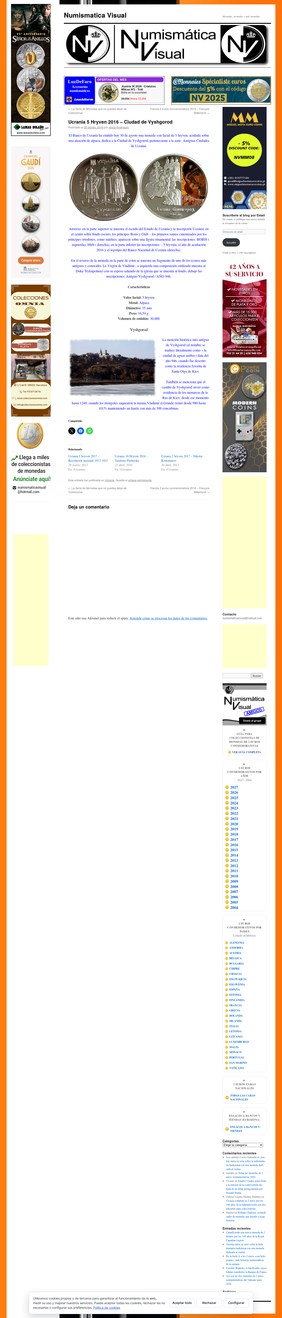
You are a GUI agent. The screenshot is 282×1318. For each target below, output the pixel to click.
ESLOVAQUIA (236, 979)
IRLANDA (233, 1021)
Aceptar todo (182, 1303)
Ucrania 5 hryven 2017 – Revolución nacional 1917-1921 (88, 458)
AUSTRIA (233, 953)
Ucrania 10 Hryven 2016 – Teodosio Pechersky (131, 458)
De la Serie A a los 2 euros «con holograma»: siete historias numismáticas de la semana (246, 1260)
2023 (231, 808)
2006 (231, 896)
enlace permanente (140, 480)
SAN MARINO (236, 1063)
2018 (231, 834)
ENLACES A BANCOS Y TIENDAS (242, 1129)
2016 (231, 844)
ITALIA (232, 1026)
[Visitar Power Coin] (245, 417)
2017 (231, 839)
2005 (231, 902)
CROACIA (233, 974)
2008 (231, 886)
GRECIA (232, 1010)
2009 (231, 881)
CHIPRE (232, 968)
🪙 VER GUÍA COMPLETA (244, 752)
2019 (231, 829)
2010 (231, 876)
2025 (231, 797)
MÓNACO (233, 1052)
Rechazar (209, 1303)
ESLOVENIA (235, 984)
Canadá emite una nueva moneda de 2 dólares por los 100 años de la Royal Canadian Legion (245, 1236)
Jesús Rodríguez (119, 127)
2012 (231, 865)
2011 (231, 870)
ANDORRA (234, 948)
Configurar (236, 1303)
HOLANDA (234, 1016)
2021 (231, 818)
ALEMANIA (235, 943)
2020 (231, 823)
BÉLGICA (233, 958)
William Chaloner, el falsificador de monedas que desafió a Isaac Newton (246, 1216)
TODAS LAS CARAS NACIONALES (240, 1097)
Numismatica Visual (95, 15)
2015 (231, 850)
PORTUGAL (235, 1057)
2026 (231, 792)
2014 (231, 855)
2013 (231, 860)
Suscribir (231, 242)
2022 (231, 813)
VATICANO (234, 1068)
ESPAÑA (232, 989)
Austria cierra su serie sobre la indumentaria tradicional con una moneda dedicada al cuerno (245, 1248)
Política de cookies (106, 1307)
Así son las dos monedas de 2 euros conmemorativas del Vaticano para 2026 (244, 1279)
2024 (231, 802)
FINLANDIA (235, 1000)
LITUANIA (234, 1036)
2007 (231, 891)
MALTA (232, 1047)
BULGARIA (234, 963)
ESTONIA (233, 995)
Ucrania (109, 480)
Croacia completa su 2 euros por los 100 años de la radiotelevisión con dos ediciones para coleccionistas (246, 1204)
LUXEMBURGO (237, 1042)
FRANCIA (233, 1005)
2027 (231, 787)
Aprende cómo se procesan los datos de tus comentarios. (169, 618)
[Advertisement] (30, 600)
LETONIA (233, 1031)
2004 (231, 907)
